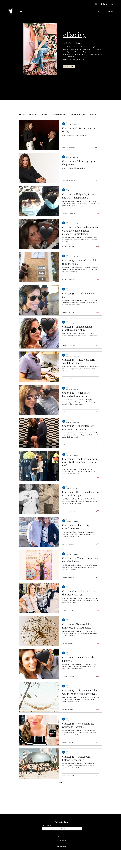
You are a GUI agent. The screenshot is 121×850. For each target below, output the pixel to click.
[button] (112, 4)
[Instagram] (96, 4)
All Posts (22, 114)
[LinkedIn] (104, 4)
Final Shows (44, 114)
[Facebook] (99, 4)
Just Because (75, 114)
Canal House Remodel (59, 114)
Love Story (32, 114)
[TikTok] (101, 4)
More (85, 114)
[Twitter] (107, 4)
